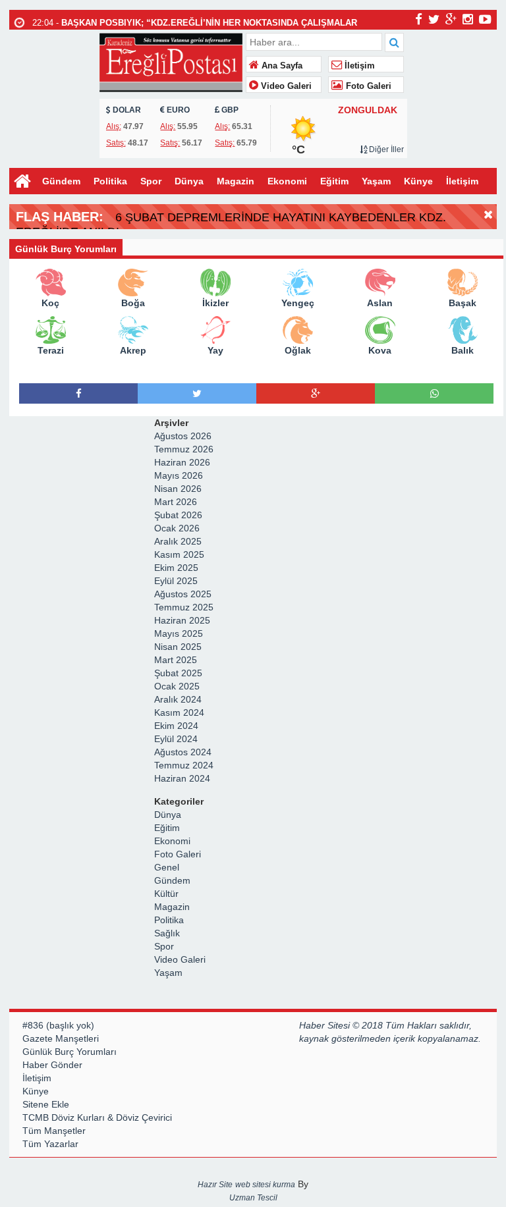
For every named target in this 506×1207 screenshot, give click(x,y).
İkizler (215, 303)
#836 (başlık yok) (58, 1025)
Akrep (133, 350)
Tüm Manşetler (54, 1130)
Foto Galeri (367, 86)
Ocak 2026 (177, 528)
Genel (166, 867)
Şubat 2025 (178, 673)
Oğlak (298, 350)
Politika (110, 181)
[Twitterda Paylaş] (197, 393)
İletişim (358, 65)
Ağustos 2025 (182, 594)
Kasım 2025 (179, 554)
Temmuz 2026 (183, 449)
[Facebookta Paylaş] (79, 393)
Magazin (235, 181)
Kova (379, 350)
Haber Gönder (52, 1064)
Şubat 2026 (178, 515)
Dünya (189, 181)
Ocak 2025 (177, 686)
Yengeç (297, 303)
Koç (50, 303)
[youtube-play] (485, 19)
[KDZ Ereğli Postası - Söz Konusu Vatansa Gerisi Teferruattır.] (170, 61)
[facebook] (418, 19)
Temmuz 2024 (183, 765)
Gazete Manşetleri (60, 1038)
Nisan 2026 (178, 488)
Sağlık (167, 933)
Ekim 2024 (176, 725)
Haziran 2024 (182, 778)
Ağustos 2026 (182, 436)
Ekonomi (287, 181)
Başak (462, 303)
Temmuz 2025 (183, 607)
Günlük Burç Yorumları (69, 1051)
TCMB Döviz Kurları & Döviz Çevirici (97, 1117)
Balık (462, 350)
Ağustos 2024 (182, 752)
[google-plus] (451, 19)
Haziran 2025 (182, 620)
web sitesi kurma (265, 1184)
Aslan (380, 303)
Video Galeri (285, 86)
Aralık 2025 (178, 541)
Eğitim (334, 181)
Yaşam (376, 181)
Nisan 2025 (178, 646)
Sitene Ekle (45, 1104)
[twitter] (433, 19)
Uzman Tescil (253, 1197)
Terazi (51, 350)
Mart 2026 (175, 501)
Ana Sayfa (280, 65)
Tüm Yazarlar (50, 1144)
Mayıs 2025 (178, 633)
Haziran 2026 (182, 462)
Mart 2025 (175, 660)
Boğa (133, 303)
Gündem (61, 181)
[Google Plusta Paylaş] (315, 393)
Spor (150, 181)
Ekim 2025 (176, 567)
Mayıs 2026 (178, 475)
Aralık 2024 (178, 699)
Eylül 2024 (176, 739)
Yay (215, 350)
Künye (418, 181)
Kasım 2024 (179, 712)
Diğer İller (385, 149)
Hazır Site (215, 1184)
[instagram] (468, 19)
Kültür (166, 893)
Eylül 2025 (176, 581)
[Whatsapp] (434, 393)
